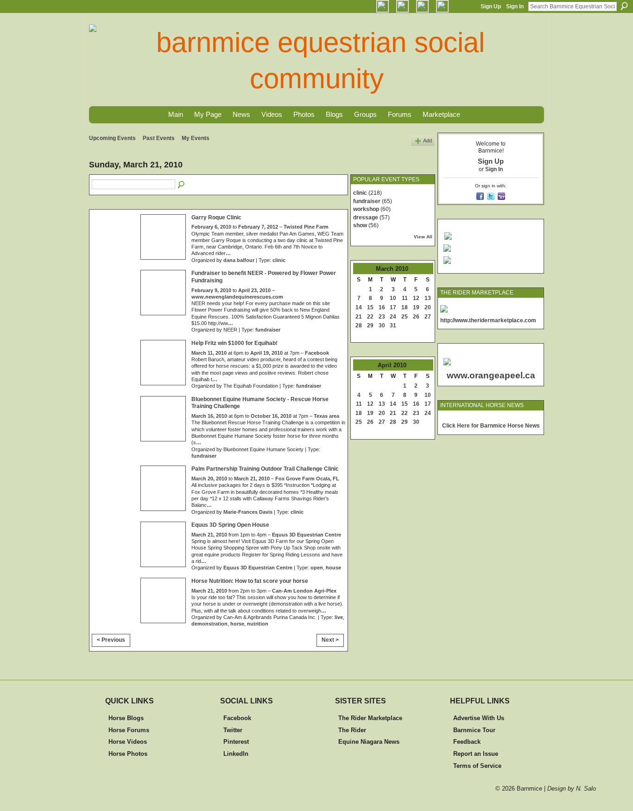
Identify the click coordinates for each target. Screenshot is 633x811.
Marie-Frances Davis (247, 512)
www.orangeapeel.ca (491, 375)
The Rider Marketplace (370, 718)
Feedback (467, 741)
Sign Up (491, 6)
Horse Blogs (126, 718)
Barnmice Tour (474, 730)
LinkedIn (235, 753)
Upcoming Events (112, 138)
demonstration (209, 623)
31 (393, 325)
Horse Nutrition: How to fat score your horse (249, 581)
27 (427, 316)
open (316, 567)
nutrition (257, 623)
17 (393, 307)
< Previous (111, 640)
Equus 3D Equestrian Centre (306, 534)
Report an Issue (475, 753)
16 (382, 307)
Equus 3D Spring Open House (230, 525)
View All (423, 236)
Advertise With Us (478, 718)
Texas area (326, 416)
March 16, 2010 (209, 416)
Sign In (515, 6)
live (339, 617)
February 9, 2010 (211, 290)
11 (405, 298)
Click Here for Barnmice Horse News (491, 425)
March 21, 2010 (252, 478)
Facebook (317, 353)
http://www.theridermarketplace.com (488, 320)
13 (427, 298)
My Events (195, 138)
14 (358, 307)
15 (370, 307)
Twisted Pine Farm (306, 227)
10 (393, 298)
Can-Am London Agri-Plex (304, 591)
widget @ (485, 418)
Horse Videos (127, 741)
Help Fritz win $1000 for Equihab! (234, 343)
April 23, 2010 (254, 290)
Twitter (232, 730)
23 (382, 316)
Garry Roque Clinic (216, 217)
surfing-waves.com (519, 418)
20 (427, 307)
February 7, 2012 (258, 227)
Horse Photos (127, 753)
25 (404, 316)
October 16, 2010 (271, 416)
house (333, 567)
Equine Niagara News (368, 741)
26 (416, 316)
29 (370, 325)
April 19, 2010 (266, 353)
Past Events (159, 138)
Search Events (181, 185)
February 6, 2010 (211, 227)
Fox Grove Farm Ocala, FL (307, 478)
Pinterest (236, 741)
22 (370, 316)
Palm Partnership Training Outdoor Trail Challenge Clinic (265, 469)
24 (393, 316)
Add (427, 140)
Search (624, 6)
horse (237, 623)
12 (416, 298)
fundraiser (267, 329)
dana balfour (238, 260)
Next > (330, 640)
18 (404, 307)
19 (416, 307)
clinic (278, 260)
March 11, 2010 (209, 353)
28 (358, 325)
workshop (366, 209)
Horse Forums (128, 730)
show (360, 225)
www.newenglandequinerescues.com (237, 297)
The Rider (352, 730)
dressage (365, 217)
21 (358, 316)
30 (382, 325)
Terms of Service (477, 765)
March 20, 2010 (209, 478)
